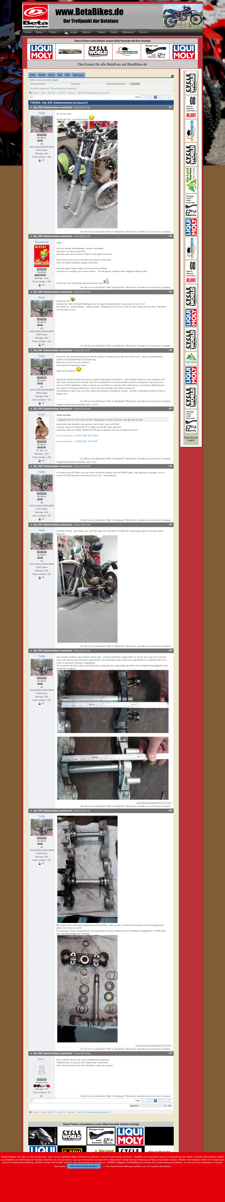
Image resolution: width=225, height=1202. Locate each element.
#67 (170, 524)
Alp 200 (51, 93)
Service (143, 32)
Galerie (86, 32)
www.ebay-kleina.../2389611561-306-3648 (76, 441)
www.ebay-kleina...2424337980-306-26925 (77, 435)
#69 (170, 810)
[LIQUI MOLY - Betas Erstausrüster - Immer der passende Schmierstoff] (130, 1144)
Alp (43, 93)
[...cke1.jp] (113, 732)
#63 (170, 292)
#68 (170, 650)
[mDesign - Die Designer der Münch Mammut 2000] (43, 1144)
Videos (101, 32)
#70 (170, 1053)
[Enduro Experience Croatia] (70, 53)
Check (113, 32)
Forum (53, 32)
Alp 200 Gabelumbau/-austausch (94, 93)
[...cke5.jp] (87, 922)
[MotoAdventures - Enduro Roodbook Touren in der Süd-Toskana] (127, 57)
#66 (170, 466)
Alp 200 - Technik (66, 93)
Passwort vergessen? (40, 88)
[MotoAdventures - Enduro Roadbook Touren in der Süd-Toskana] (191, 141)
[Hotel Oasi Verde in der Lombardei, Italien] (191, 365)
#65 (170, 408)
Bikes (39, 32)
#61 (170, 107)
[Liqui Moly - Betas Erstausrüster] (41, 58)
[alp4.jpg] (87, 642)
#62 (170, 236)
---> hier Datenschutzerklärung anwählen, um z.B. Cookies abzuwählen (136, 1166)
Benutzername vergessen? (64, 88)
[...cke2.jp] (113, 799)
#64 (170, 350)
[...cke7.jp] (87, 1041)
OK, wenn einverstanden (84, 1166)
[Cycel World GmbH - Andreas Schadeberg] (98, 58)
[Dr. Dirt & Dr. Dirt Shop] (155, 58)
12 (169, 97)
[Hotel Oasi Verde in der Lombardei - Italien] (101, 1150)
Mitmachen (128, 32)
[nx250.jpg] (87, 227)
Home (28, 32)
